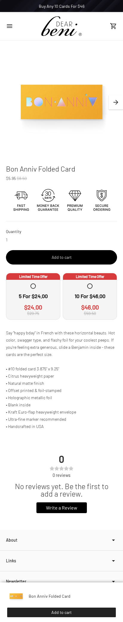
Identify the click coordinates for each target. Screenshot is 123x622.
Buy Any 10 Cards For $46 (61, 6)
